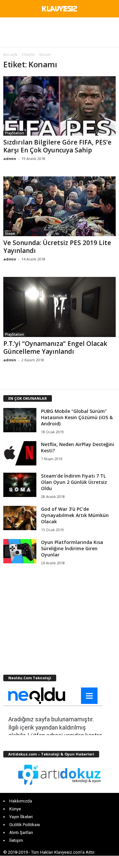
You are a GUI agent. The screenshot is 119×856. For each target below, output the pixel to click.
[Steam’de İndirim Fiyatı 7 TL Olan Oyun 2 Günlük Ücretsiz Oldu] (19, 485)
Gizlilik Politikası (24, 824)
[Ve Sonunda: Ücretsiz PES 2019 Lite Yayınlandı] (59, 206)
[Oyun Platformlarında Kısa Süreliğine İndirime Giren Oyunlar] (19, 551)
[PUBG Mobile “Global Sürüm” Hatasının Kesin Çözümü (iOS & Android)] (19, 420)
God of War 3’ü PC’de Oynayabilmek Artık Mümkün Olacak (75, 515)
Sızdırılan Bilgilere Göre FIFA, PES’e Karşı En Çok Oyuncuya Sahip (57, 146)
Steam (10, 233)
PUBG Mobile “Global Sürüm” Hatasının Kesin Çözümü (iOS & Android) (77, 417)
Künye (15, 808)
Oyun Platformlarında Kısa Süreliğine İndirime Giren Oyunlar (72, 548)
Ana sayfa (10, 54)
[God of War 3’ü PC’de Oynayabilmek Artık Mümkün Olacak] (19, 518)
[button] (108, 10)
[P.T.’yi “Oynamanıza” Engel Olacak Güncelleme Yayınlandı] (59, 307)
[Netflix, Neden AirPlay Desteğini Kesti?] (19, 453)
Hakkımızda (20, 801)
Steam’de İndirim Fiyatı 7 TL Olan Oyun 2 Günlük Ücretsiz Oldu (74, 482)
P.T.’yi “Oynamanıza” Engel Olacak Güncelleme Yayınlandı (55, 347)
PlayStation (14, 133)
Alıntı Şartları (21, 832)
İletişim (16, 840)
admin (9, 158)
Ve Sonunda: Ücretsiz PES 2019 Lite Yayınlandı (57, 246)
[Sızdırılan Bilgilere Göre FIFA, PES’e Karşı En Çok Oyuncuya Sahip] (59, 106)
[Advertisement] (59, 32)
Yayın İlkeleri (21, 816)
